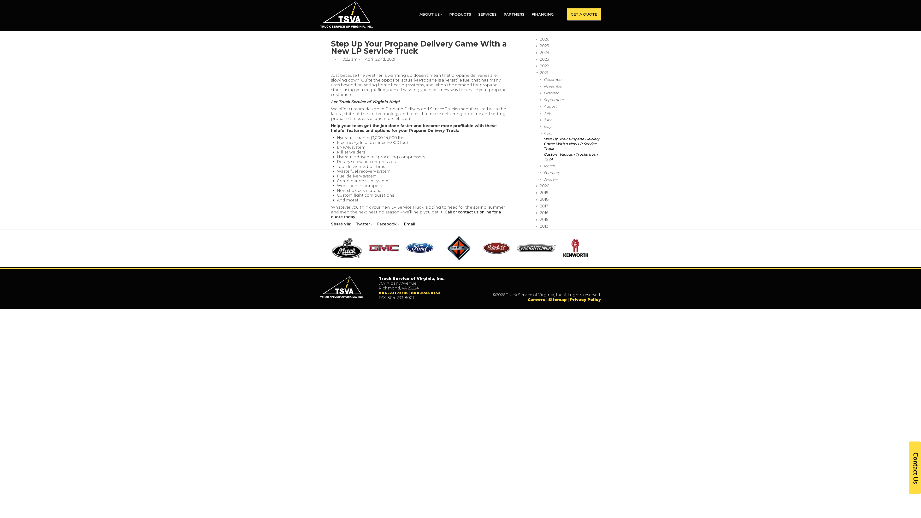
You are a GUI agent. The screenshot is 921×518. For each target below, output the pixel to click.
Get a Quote (584, 14)
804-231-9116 (393, 293)
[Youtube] (596, 284)
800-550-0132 (426, 293)
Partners (514, 14)
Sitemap (557, 299)
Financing (542, 14)
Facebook (386, 224)
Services (487, 14)
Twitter (362, 224)
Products (460, 14)
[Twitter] (576, 284)
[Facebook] (566, 284)
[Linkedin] (586, 284)
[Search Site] (562, 14)
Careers (536, 299)
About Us (429, 14)
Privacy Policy (585, 299)
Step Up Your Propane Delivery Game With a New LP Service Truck (571, 144)
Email (409, 224)
